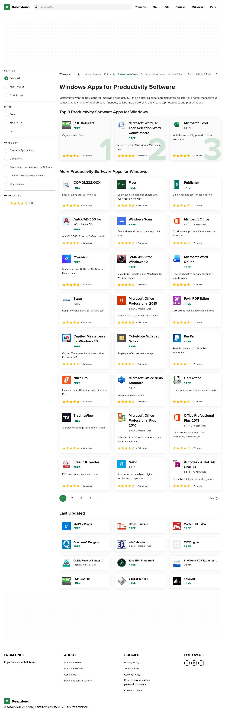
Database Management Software (27, 175)
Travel (190, 74)
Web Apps (197, 7)
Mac (155, 7)
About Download (73, 662)
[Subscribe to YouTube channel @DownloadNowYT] (201, 663)
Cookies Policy (132, 674)
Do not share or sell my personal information (137, 682)
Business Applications (22, 150)
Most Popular (17, 86)
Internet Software (93, 74)
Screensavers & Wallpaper (153, 74)
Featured (15, 78)
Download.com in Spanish (78, 680)
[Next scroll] (216, 74)
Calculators (16, 158)
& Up (31, 203)
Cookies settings (133, 690)
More (213, 6)
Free (12, 114)
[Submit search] (36, 7)
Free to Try (16, 122)
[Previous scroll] (79, 74)
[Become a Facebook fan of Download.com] (187, 663)
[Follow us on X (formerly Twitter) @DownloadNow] (194, 663)
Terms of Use (131, 668)
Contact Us (70, 674)
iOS (167, 7)
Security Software (176, 74)
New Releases (17, 95)
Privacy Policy (131, 662)
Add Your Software (74, 668)
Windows (140, 7)
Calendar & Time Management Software (31, 167)
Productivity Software (128, 74)
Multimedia (109, 74)
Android (180, 7)
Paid (12, 131)
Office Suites (17, 184)
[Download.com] (17, 7)
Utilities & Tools (203, 74)
